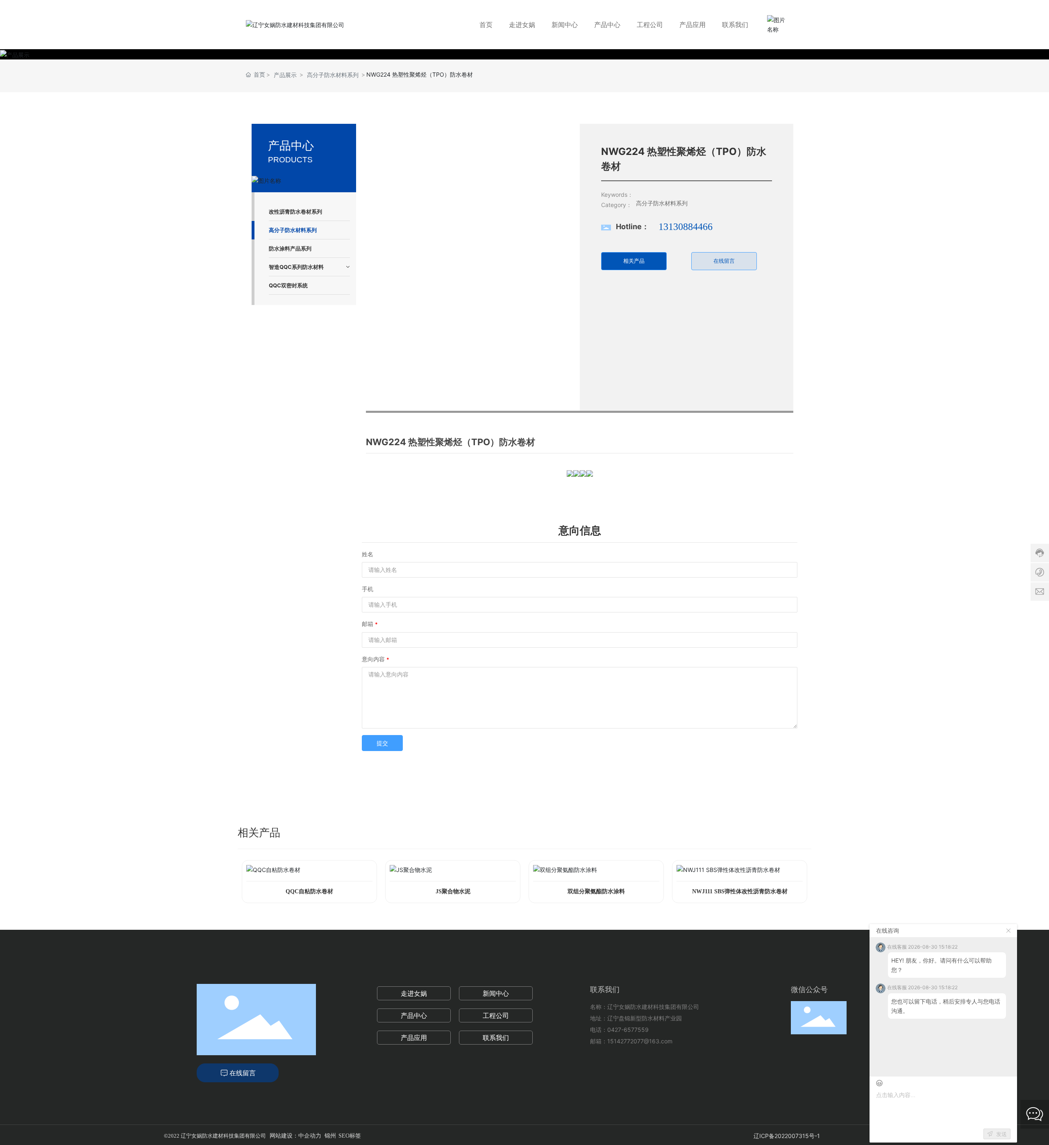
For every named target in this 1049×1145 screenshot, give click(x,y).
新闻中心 (496, 993)
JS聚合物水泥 (453, 891)
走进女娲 (414, 993)
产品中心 (414, 1015)
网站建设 (281, 1136)
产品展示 (285, 74)
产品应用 (414, 1037)
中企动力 (309, 1136)
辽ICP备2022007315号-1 (787, 1135)
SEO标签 (349, 1136)
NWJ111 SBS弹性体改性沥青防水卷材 (740, 891)
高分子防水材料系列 (333, 74)
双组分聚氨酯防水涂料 (596, 891)
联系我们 (496, 1037)
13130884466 (685, 226)
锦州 (330, 1136)
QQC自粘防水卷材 (309, 891)
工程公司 (496, 1015)
